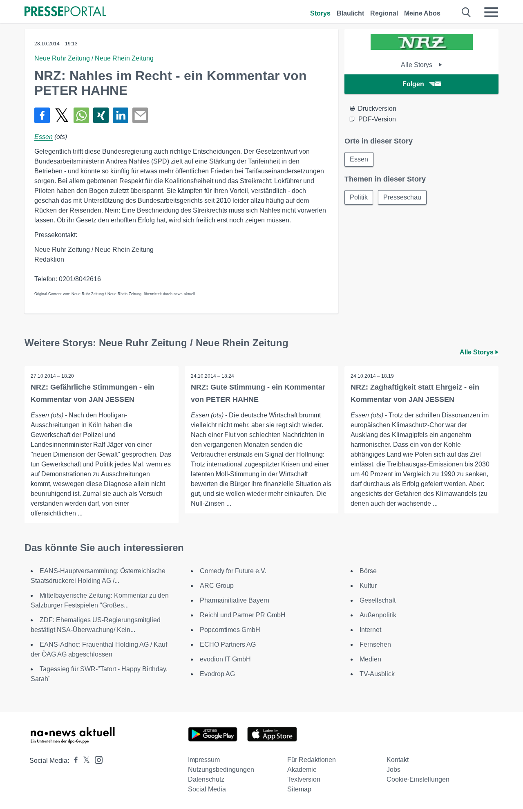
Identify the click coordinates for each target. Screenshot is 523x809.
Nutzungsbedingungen (221, 769)
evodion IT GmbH (225, 659)
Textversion (303, 779)
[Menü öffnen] (491, 12)
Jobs (393, 769)
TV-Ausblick (377, 673)
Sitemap (299, 789)
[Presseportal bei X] (84, 760)
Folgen (413, 84)
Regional (384, 13)
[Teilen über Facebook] (42, 115)
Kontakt (398, 759)
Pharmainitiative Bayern (234, 600)
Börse (368, 570)
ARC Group (217, 585)
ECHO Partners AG (228, 644)
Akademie (302, 769)
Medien (370, 659)
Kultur (368, 585)
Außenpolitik (378, 615)
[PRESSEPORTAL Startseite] (65, 12)
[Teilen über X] (61, 115)
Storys (320, 13)
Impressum (204, 759)
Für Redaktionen (311, 759)
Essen (43, 136)
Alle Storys (417, 64)
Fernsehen (375, 644)
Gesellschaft (378, 600)
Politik (359, 197)
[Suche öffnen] (466, 12)
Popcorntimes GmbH (230, 629)
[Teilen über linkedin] (120, 115)
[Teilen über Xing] (101, 115)
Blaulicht (350, 13)
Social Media (207, 789)
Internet (370, 629)
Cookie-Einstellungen (418, 779)
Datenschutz (206, 779)
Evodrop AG (217, 673)
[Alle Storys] (422, 47)
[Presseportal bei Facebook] (73, 760)
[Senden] (140, 115)
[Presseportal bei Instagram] (96, 759)
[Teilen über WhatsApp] (81, 115)
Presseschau (402, 197)
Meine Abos (422, 13)
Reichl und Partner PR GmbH (243, 615)
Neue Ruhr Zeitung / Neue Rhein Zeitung (94, 58)
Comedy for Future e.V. (233, 570)
